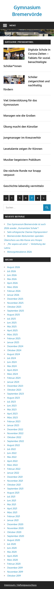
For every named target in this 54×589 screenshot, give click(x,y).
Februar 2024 (14, 377)
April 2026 (12, 283)
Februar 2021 (13, 516)
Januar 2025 (13, 342)
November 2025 (15, 302)
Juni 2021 (11, 500)
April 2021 (12, 508)
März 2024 (12, 374)
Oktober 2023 (14, 389)
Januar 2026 (13, 294)
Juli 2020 (11, 544)
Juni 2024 (12, 362)
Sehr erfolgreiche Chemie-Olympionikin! (27, 232)
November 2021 (15, 480)
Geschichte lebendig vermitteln (23, 186)
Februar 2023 (13, 421)
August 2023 (13, 397)
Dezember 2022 (15, 429)
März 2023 (12, 417)
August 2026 (13, 267)
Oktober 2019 (14, 575)
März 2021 (12, 512)
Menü (12, 25)
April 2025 (12, 330)
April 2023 (12, 413)
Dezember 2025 (15, 298)
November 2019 (15, 571)
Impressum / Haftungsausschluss (20, 585)
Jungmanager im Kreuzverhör (22, 137)
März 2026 (12, 287)
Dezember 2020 (15, 524)
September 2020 (15, 536)
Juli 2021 (11, 496)
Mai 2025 (12, 326)
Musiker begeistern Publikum (22, 159)
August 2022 (13, 445)
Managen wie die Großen (19, 115)
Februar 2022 (13, 468)
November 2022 (15, 433)
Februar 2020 (14, 563)
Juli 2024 (11, 358)
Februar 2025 (14, 338)
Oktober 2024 (14, 350)
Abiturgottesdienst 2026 (19, 251)
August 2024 (13, 354)
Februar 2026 (14, 291)
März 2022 (12, 465)
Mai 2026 (12, 279)
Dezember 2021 (15, 476)
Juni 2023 (11, 405)
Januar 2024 (13, 382)
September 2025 (15, 310)
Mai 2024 (12, 366)
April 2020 (12, 556)
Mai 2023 (11, 409)
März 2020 (12, 559)
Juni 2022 (11, 453)
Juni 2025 (12, 322)
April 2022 (12, 461)
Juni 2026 (12, 275)
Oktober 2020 (14, 532)
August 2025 (13, 314)
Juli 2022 (11, 449)
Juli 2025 (11, 318)
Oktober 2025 (14, 306)
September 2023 (15, 393)
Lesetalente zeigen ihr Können (22, 148)
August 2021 (13, 492)
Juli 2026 (11, 271)
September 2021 (15, 488)
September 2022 (15, 441)
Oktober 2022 (14, 437)
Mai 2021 (11, 504)
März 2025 (12, 334)
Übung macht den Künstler (20, 126)
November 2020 (15, 528)
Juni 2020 (12, 548)
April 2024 (12, 370)
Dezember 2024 (15, 346)
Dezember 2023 (15, 385)
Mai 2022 (11, 457)
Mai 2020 (12, 551)
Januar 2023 (13, 425)
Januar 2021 (13, 520)
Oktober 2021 (14, 484)
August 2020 (13, 540)
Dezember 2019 (15, 567)
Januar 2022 (13, 472)
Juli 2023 (11, 401)
